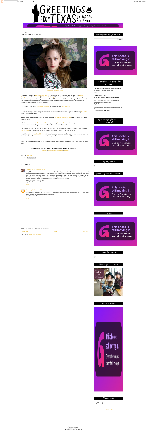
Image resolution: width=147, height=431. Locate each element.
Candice (28, 169)
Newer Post (25, 231)
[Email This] (28, 158)
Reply (27, 184)
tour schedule (25, 130)
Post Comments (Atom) (35, 234)
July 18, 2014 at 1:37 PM (36, 190)
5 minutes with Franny (47, 97)
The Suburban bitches (41, 123)
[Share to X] (31, 158)
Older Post (85, 231)
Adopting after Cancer (43, 106)
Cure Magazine (66, 106)
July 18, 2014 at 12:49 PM (38, 169)
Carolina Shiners (62, 123)
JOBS (111, 409)
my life (29, 155)
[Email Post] (24, 157)
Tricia (27, 190)
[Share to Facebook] (33, 158)
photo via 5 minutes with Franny (55, 90)
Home (55, 231)
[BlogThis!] (30, 158)
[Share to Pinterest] (35, 158)
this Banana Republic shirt (36, 134)
